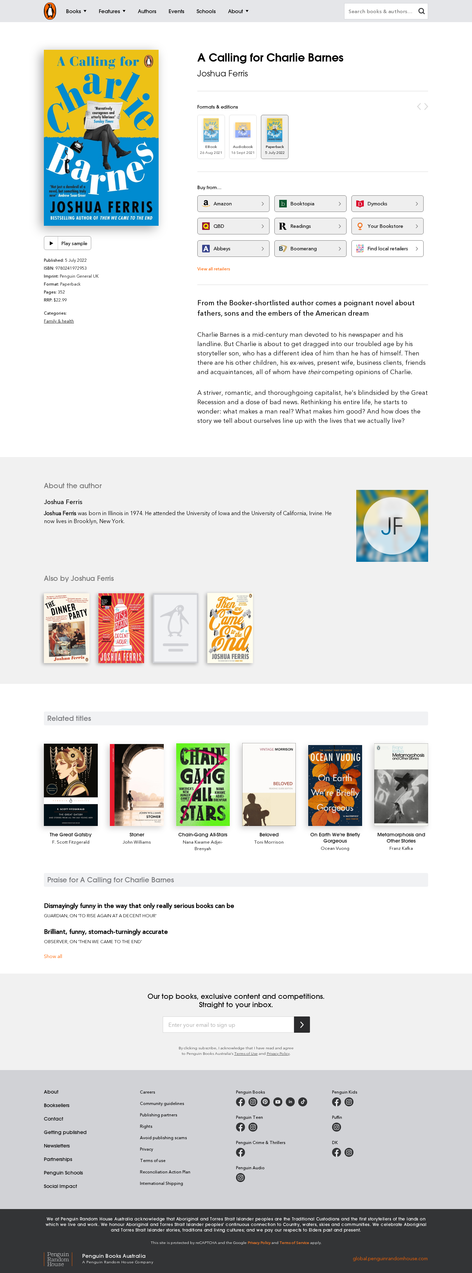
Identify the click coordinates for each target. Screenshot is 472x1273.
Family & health (59, 321)
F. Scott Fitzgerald (70, 841)
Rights (146, 1126)
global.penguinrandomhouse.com (390, 1258)
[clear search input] (421, 12)
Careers (147, 1092)
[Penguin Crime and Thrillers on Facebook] (240, 1152)
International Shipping (161, 1183)
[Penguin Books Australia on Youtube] (277, 1101)
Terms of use (153, 1160)
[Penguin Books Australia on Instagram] (252, 1101)
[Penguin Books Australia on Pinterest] (265, 1101)
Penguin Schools (63, 1173)
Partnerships (58, 1159)
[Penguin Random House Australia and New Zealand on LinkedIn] (290, 1101)
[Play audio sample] (51, 243)
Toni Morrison (269, 841)
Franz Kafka (401, 848)
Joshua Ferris (222, 73)
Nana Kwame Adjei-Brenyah (203, 845)
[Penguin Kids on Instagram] (348, 1101)
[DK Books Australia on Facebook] (336, 1152)
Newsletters (57, 1146)
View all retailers (213, 268)
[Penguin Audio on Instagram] (240, 1177)
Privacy (146, 1149)
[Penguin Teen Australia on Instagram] (252, 1127)
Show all (53, 956)
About (51, 1092)
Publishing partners (158, 1115)
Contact (53, 1119)
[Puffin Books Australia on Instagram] (336, 1127)
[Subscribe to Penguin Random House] (302, 1024)
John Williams (137, 841)
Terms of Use (246, 1053)
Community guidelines (162, 1103)
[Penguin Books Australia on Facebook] (240, 1101)
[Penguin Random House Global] (63, 1258)
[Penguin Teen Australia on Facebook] (240, 1127)
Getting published (65, 1132)
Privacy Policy (278, 1053)
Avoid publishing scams (163, 1137)
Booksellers (56, 1105)
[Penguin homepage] (50, 11)
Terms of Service (294, 1242)
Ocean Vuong (335, 848)
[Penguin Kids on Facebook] (336, 1101)
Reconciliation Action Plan (165, 1172)
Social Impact (60, 1186)
